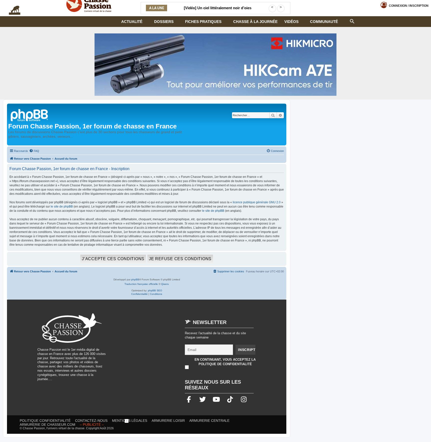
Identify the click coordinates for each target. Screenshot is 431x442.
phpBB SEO (155, 290)
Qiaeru (165, 284)
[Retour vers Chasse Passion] (29, 115)
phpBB (135, 279)
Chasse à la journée (255, 21)
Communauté (324, 21)
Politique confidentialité (45, 421)
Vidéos (291, 21)
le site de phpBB (62, 206)
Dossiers (164, 21)
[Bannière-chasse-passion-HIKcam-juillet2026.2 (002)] (215, 64)
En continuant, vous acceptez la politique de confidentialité (225, 362)
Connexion (409, 5)
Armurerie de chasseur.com (47, 425)
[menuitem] (34, 151)
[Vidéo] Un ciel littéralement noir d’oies (217, 8)
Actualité (131, 21)
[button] (352, 20)
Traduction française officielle (141, 284)
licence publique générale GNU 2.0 (257, 202)
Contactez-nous (91, 421)
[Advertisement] (153, 348)
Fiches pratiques (203, 21)
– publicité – (92, 425)
